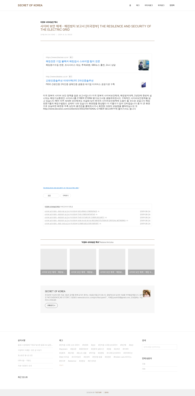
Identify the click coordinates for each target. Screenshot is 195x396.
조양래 (87, 357)
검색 (174, 347)
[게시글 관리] (56, 196)
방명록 (172, 5)
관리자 (107, 392)
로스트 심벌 (82, 353)
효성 (131, 345)
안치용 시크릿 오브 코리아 (69, 345)
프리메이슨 (129, 353)
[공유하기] (53, 196)
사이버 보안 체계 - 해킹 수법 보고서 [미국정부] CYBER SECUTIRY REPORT (72, 223)
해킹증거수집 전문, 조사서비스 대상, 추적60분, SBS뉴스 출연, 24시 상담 (81, 65)
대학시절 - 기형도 (24, 360)
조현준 (108, 357)
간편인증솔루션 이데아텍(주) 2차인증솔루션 (70, 80)
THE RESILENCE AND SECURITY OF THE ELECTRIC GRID (61, 188)
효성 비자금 (64, 357)
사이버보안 (77, 357)
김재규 (117, 349)
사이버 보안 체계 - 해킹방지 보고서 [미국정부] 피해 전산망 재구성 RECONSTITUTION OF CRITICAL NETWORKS (85, 220)
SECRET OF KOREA (30, 5)
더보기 (61, 365)
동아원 (71, 353)
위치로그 (161, 5)
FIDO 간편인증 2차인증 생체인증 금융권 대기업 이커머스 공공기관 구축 (80, 84)
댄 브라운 (92, 361)
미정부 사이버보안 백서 (52, 207)
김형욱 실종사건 (98, 349)
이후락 (126, 349)
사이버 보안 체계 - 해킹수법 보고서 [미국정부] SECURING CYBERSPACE (71, 211)
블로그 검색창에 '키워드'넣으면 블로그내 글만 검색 (35, 345)
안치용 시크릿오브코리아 (108, 345)
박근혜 (123, 345)
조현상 (82, 361)
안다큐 (62, 361)
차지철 (92, 353)
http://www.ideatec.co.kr (57, 76)
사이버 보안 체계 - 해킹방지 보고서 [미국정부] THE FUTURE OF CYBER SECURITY (74, 217)
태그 (137, 5)
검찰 (109, 349)
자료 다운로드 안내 (25, 366)
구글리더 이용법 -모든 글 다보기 (30, 350)
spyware (64, 349)
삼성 (93, 345)
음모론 (74, 349)
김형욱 (62, 353)
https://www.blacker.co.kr (57, 57)
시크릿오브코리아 (114, 353)
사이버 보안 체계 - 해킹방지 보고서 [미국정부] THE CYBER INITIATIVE (70, 214)
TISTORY (98, 392)
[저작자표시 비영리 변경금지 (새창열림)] (74, 196)
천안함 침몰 (98, 357)
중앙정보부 (84, 349)
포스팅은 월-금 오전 (25, 355)
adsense (72, 361)
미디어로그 (149, 5)
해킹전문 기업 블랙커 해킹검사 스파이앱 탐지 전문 (73, 61)
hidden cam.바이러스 (123, 357)
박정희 (85, 345)
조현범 (101, 353)
